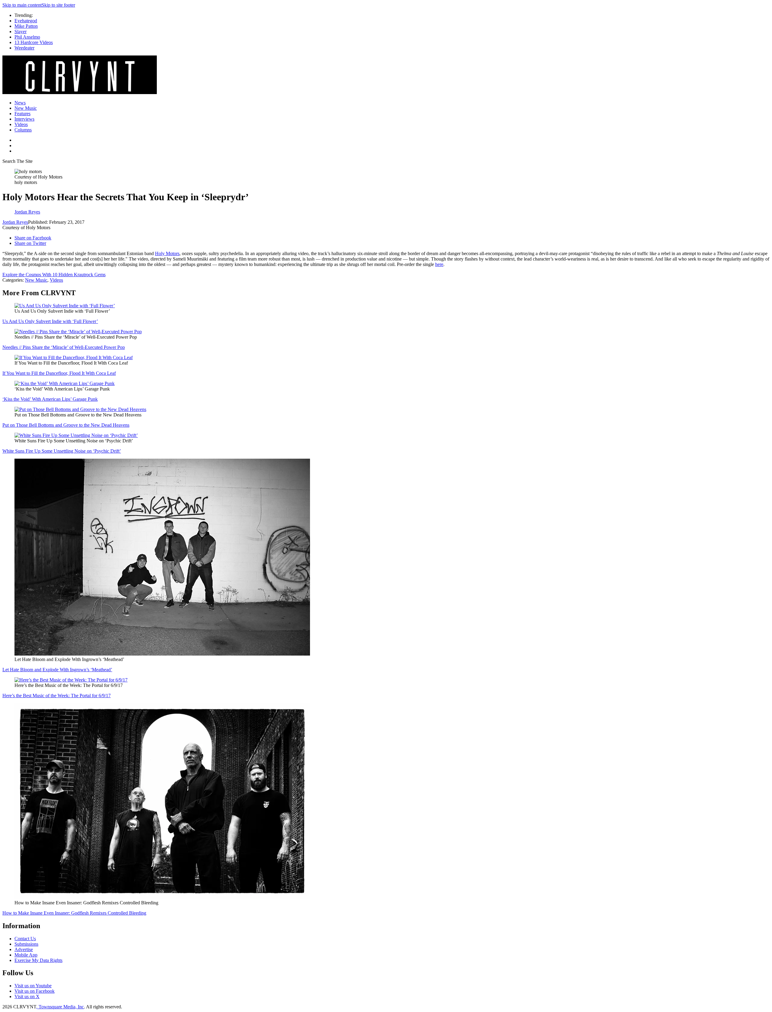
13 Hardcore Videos (33, 42)
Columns (23, 129)
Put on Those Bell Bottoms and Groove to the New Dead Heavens (65, 425)
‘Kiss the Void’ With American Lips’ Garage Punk (50, 399)
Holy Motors (167, 253)
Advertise (23, 949)
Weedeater (24, 47)
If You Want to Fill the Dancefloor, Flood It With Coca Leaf (59, 373)
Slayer (20, 31)
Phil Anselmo (27, 37)
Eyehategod (25, 20)
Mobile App (25, 954)
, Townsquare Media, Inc (60, 1006)
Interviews (24, 119)
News (20, 102)
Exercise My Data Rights (38, 960)
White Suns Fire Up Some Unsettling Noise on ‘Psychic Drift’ (61, 451)
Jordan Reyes (15, 222)
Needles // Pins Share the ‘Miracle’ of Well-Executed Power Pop (63, 347)
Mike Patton (26, 26)
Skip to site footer (58, 5)
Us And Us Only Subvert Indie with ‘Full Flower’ (50, 321)
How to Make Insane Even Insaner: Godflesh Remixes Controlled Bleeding (74, 913)
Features (22, 113)
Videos (21, 124)
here (439, 264)
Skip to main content (22, 5)
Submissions (26, 944)
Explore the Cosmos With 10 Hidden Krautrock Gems (54, 274)
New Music (25, 108)
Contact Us (25, 938)
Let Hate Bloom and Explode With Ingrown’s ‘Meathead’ (57, 669)
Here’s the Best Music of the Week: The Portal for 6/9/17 (56, 695)
